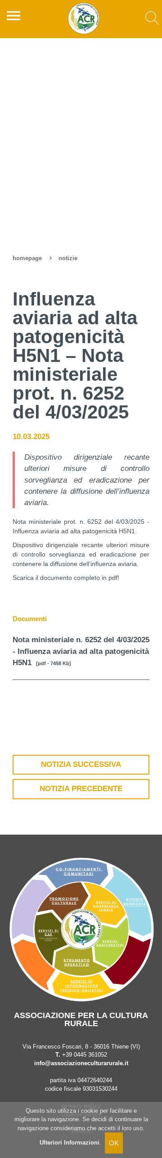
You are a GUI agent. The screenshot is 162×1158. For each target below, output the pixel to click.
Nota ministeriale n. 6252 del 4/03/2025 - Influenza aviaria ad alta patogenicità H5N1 (81, 651)
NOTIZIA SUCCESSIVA (81, 764)
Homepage (27, 258)
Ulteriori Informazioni (69, 1142)
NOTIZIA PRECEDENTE (81, 788)
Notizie (67, 258)
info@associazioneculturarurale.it (81, 1063)
